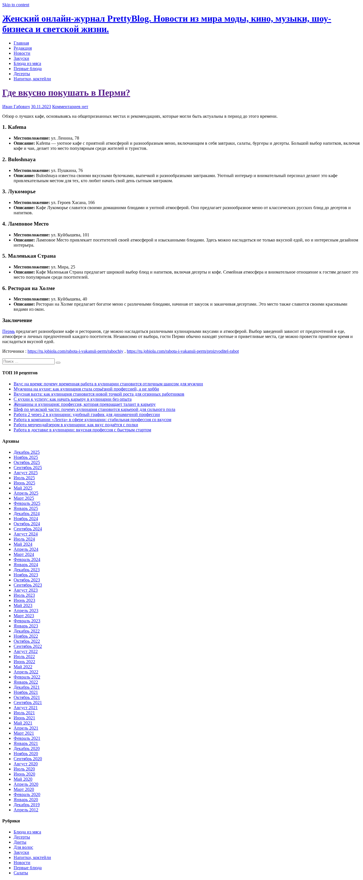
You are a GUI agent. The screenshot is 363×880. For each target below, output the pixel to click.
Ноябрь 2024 (26, 518)
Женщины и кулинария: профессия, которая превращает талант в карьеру (85, 404)
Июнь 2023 (24, 600)
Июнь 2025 (24, 482)
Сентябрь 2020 (28, 758)
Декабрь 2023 (27, 569)
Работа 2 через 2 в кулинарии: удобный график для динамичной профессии (87, 414)
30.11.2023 (41, 106)
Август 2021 (26, 707)
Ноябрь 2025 (26, 457)
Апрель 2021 (26, 728)
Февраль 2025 (27, 503)
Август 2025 (26, 472)
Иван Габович (16, 106)
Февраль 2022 (27, 677)
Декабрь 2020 (27, 748)
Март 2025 (24, 498)
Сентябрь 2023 (28, 585)
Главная (21, 43)
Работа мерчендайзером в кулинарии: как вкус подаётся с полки (76, 424)
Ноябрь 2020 (26, 753)
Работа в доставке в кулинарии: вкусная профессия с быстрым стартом (82, 429)
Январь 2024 (26, 564)
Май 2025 (23, 488)
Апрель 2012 (26, 809)
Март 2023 (24, 615)
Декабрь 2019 (27, 804)
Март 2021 (24, 733)
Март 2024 (24, 554)
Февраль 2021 (27, 738)
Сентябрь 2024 (28, 528)
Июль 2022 (24, 656)
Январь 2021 (26, 743)
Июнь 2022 (24, 661)
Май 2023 (23, 605)
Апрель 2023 (26, 610)
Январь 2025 (26, 508)
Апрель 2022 (26, 671)
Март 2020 (24, 789)
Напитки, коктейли (32, 78)
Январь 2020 (26, 799)
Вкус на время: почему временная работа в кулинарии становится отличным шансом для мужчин (108, 383)
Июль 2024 (24, 539)
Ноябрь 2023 (26, 574)
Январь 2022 (26, 682)
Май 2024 (23, 544)
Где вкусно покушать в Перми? (66, 92)
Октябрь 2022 (27, 641)
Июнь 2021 (24, 717)
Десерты (22, 73)
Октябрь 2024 (27, 523)
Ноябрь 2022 (26, 636)
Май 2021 (23, 723)
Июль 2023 (24, 595)
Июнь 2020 (24, 774)
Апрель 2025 (26, 493)
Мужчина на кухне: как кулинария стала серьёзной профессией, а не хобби (86, 389)
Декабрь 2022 (27, 631)
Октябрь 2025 (27, 462)
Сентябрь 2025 (28, 467)
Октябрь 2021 (27, 697)
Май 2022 (23, 666)
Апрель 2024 (26, 549)
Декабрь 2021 (27, 687)
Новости (22, 53)
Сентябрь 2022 (28, 646)
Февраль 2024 (27, 559)
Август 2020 (26, 763)
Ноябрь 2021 (26, 692)
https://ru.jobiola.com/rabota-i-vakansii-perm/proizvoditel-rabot (183, 351)
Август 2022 (26, 651)
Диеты (20, 842)
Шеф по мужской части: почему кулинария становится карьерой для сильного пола (94, 409)
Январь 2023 (26, 625)
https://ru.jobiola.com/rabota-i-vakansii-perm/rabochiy (75, 351)
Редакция (23, 48)
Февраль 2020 (27, 794)
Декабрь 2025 (27, 452)
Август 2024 (26, 534)
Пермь (8, 331)
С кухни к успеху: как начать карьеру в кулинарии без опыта (73, 399)
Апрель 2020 (26, 784)
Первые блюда (28, 68)
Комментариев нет (70, 106)
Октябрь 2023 (27, 579)
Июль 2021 (24, 712)
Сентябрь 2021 (28, 702)
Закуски (21, 58)
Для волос (23, 847)
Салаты (21, 872)
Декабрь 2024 (27, 513)
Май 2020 (23, 779)
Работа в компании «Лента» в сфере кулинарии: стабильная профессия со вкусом (92, 419)
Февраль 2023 (27, 620)
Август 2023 (26, 590)
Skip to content (15, 4)
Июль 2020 (24, 768)
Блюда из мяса (27, 63)
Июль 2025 (24, 477)
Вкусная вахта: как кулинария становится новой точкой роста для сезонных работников (99, 394)
